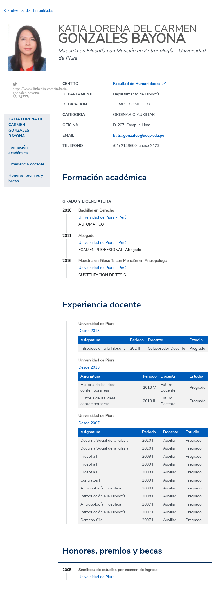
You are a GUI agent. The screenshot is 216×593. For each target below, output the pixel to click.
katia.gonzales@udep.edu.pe (138, 135)
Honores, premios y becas (25, 178)
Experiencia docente (26, 164)
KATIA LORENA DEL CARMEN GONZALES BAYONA (27, 127)
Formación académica (18, 150)
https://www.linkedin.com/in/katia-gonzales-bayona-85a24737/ (31, 92)
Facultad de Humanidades (136, 83)
